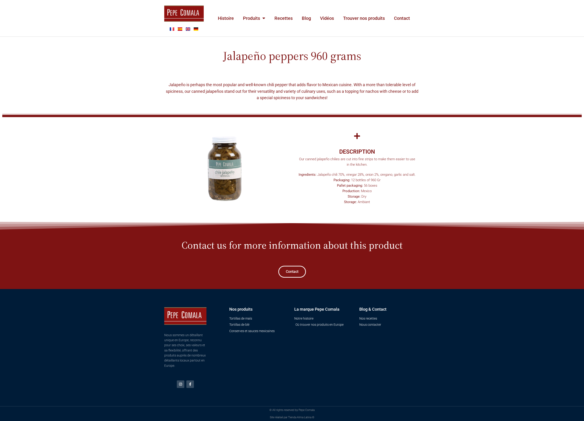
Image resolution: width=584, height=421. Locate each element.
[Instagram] (180, 384)
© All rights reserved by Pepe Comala (292, 410)
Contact (402, 18)
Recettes (283, 18)
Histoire (226, 18)
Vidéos (327, 18)
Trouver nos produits (364, 18)
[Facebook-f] (190, 384)
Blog (306, 18)
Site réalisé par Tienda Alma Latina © (292, 417)
